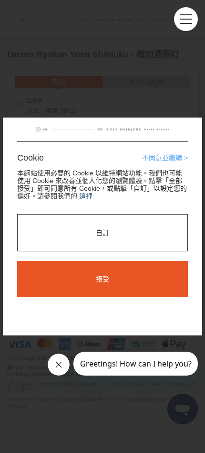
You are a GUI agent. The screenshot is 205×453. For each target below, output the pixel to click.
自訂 (102, 233)
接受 (102, 279)
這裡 (85, 196)
